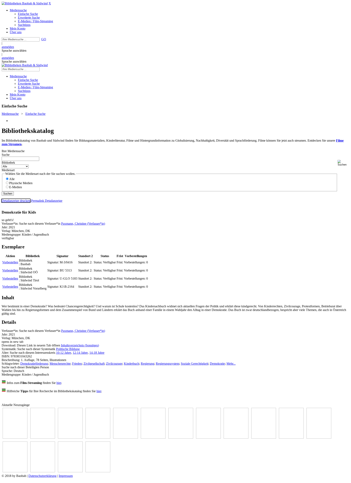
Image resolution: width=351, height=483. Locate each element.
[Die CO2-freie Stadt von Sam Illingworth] (70, 437)
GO (43, 39)
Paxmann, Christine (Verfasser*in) (83, 223)
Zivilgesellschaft (93, 363)
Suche (6, 154)
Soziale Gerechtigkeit (194, 363)
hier (58, 383)
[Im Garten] (236, 437)
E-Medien (15, 187)
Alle (12, 179)
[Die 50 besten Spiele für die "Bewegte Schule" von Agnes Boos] (319, 437)
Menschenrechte (60, 363)
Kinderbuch (131, 363)
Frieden (77, 363)
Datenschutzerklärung (42, 476)
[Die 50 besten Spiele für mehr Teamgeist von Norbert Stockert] (263, 437)
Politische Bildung (68, 349)
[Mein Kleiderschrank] (70, 471)
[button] (343, 163)
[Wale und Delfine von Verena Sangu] (98, 437)
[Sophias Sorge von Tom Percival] (125, 437)
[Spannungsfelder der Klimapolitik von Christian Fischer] (42, 437)
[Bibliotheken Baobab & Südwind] (25, 3)
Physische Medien (20, 183)
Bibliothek (8, 162)
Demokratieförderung (34, 363)
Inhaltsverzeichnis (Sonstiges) (80, 345)
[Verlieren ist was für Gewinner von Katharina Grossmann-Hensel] (153, 437)
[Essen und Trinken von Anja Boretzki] (15, 471)
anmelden (8, 47)
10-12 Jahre (63, 352)
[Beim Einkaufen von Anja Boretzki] (98, 471)
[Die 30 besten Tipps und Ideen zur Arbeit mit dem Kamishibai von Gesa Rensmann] (15, 437)
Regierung (147, 363)
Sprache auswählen (14, 50)
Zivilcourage (114, 363)
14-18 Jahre (96, 352)
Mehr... (231, 363)
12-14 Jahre (80, 352)
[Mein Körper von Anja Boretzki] (42, 471)
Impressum (66, 476)
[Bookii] (180, 437)
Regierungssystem (167, 363)
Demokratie (217, 363)
